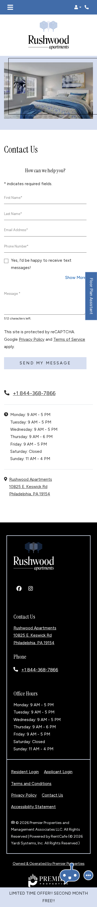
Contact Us (52, 795)
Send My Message (45, 363)
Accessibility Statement (33, 806)
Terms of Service (69, 339)
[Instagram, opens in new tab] (30, 588)
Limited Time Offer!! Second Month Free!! (48, 897)
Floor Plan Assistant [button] (91, 299)
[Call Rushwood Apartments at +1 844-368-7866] (87, 7)
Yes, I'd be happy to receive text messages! (41, 264)
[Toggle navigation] (10, 7)
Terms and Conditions (31, 783)
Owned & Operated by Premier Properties (49, 863)
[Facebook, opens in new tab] (18, 588)
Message (12, 294)
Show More (75, 277)
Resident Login (25, 772)
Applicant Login (58, 772)
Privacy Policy (31, 339)
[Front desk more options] (88, 875)
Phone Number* (16, 246)
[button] (78, 7)
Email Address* (16, 230)
